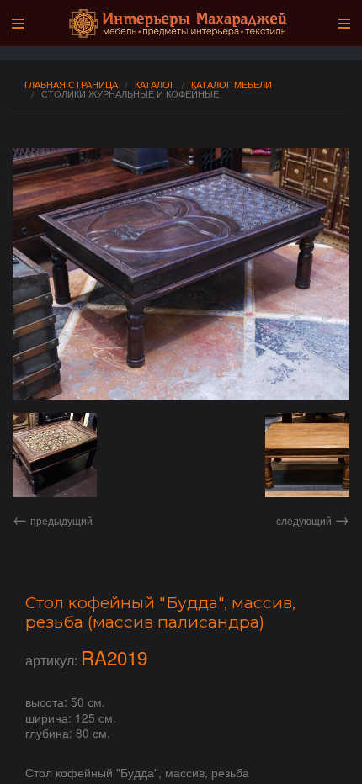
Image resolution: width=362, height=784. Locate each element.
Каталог (155, 84)
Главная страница (71, 84)
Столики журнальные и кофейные (130, 93)
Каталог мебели (231, 84)
